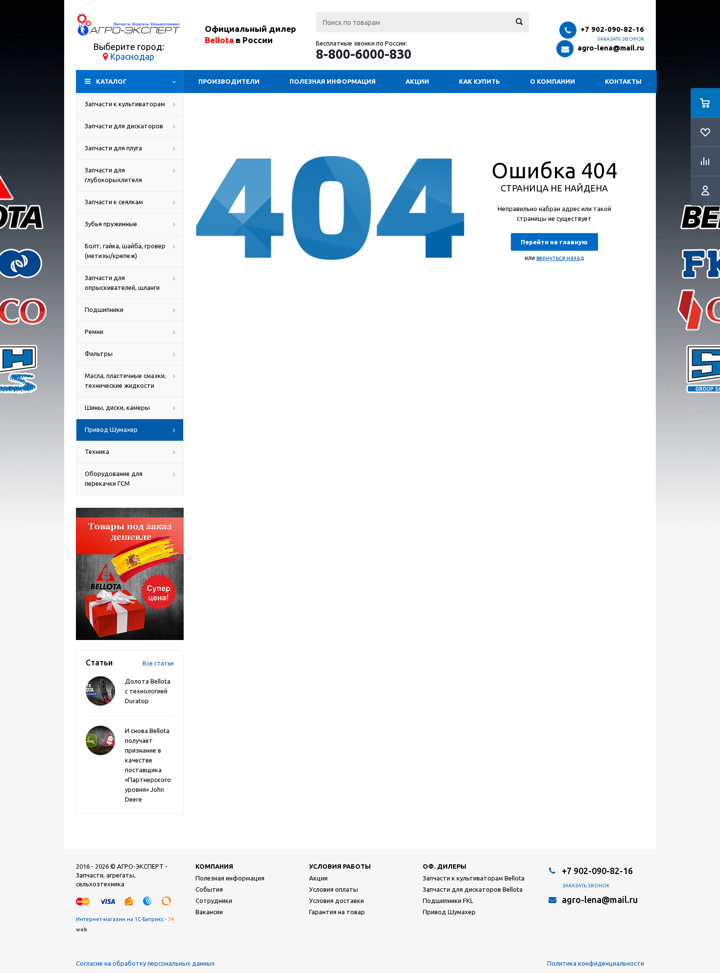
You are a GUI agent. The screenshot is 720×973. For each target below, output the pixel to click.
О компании (552, 81)
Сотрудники (213, 900)
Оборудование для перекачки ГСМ (114, 478)
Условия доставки (336, 900)
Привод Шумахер (111, 429)
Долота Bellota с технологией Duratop (147, 691)
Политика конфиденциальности (595, 963)
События (209, 889)
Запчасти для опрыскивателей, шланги (122, 282)
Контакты (623, 81)
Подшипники (104, 309)
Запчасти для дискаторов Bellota (473, 889)
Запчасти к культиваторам (125, 103)
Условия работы (340, 866)
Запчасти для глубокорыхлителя (113, 174)
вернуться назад (560, 258)
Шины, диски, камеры (117, 407)
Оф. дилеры (444, 866)
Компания (214, 866)
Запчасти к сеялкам (114, 201)
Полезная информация (332, 81)
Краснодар (132, 56)
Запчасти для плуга (113, 147)
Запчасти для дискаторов (124, 125)
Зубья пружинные (111, 223)
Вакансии (209, 911)
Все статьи (158, 663)
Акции (417, 81)
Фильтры (99, 353)
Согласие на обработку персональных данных (145, 963)
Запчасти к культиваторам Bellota (474, 878)
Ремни (94, 331)
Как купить (479, 81)
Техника (97, 451)
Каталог (111, 81)
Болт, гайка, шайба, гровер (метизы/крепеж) (125, 250)
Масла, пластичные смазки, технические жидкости (125, 380)
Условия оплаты (333, 889)
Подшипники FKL (448, 900)
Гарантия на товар (337, 911)
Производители (229, 81)
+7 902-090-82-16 (612, 29)
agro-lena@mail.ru (610, 47)
